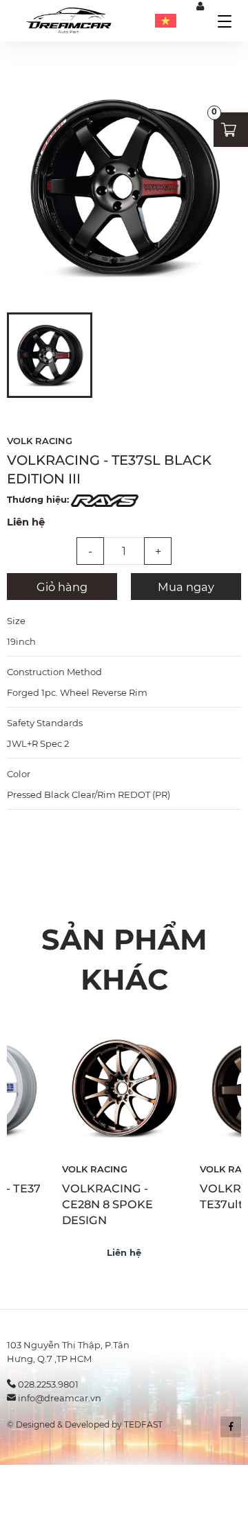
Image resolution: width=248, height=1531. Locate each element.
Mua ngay (186, 587)
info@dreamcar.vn (59, 1397)
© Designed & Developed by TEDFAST (85, 1424)
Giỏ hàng (62, 587)
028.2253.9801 (48, 1384)
